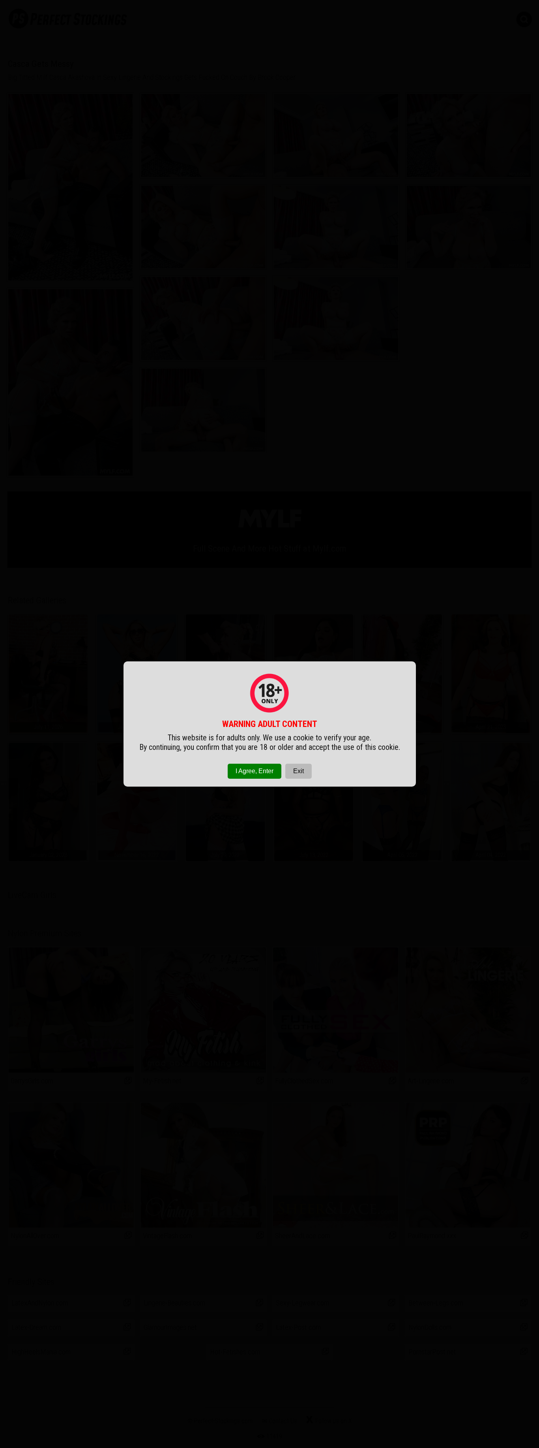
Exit (298, 771)
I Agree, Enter (254, 771)
